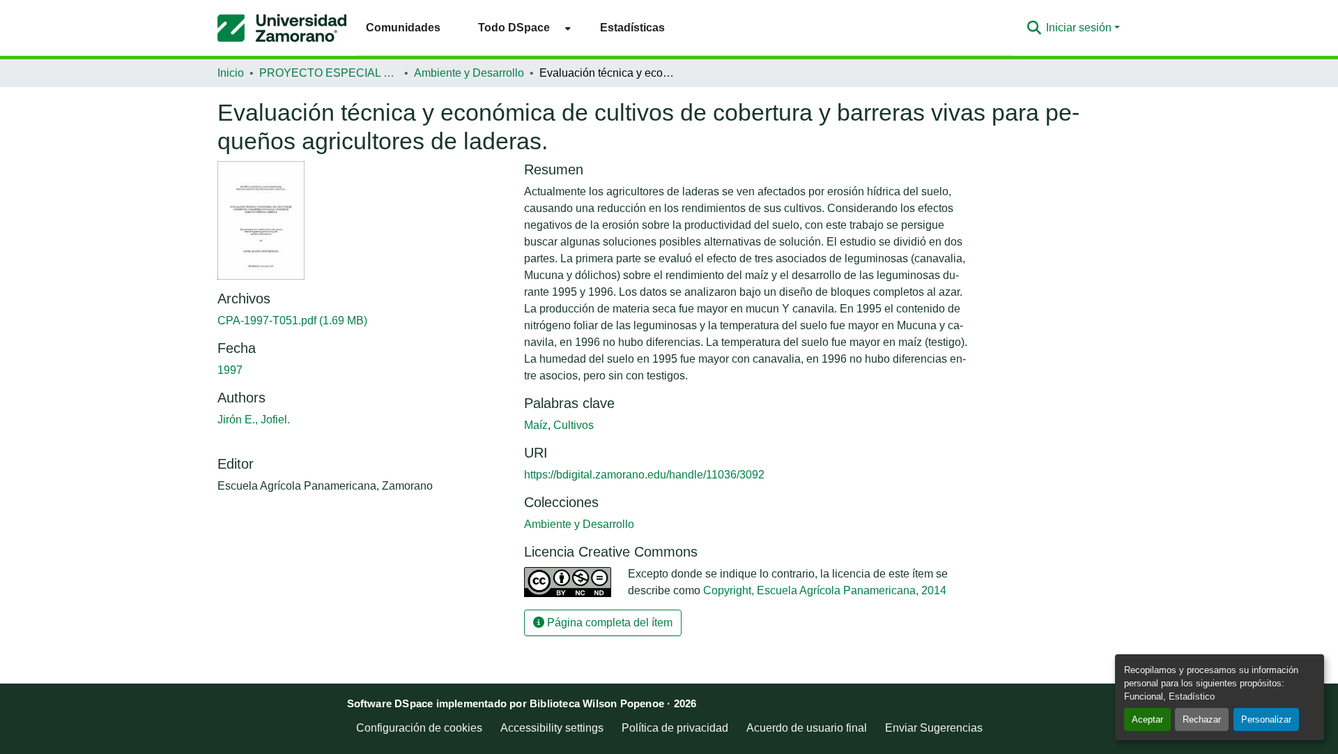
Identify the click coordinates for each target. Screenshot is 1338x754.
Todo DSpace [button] (514, 27)
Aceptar (1147, 719)
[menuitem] (520, 27)
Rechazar (1202, 719)
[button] (281, 28)
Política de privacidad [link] (675, 728)
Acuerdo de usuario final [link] (806, 728)
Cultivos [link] (573, 425)
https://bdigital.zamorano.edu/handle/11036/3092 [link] (644, 475)
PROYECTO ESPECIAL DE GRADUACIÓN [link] (329, 73)
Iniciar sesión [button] (1080, 27)
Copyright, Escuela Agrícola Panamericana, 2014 (824, 590)
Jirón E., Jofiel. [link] (253, 419)
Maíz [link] (536, 425)
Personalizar (1266, 719)
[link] (362, 320)
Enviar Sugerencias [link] (934, 728)
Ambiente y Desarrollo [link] (469, 73)
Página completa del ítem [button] (608, 622)
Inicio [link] (230, 73)
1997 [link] (230, 370)
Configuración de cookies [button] (419, 728)
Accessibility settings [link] (551, 728)
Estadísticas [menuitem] (632, 27)
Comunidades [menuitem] (403, 27)
